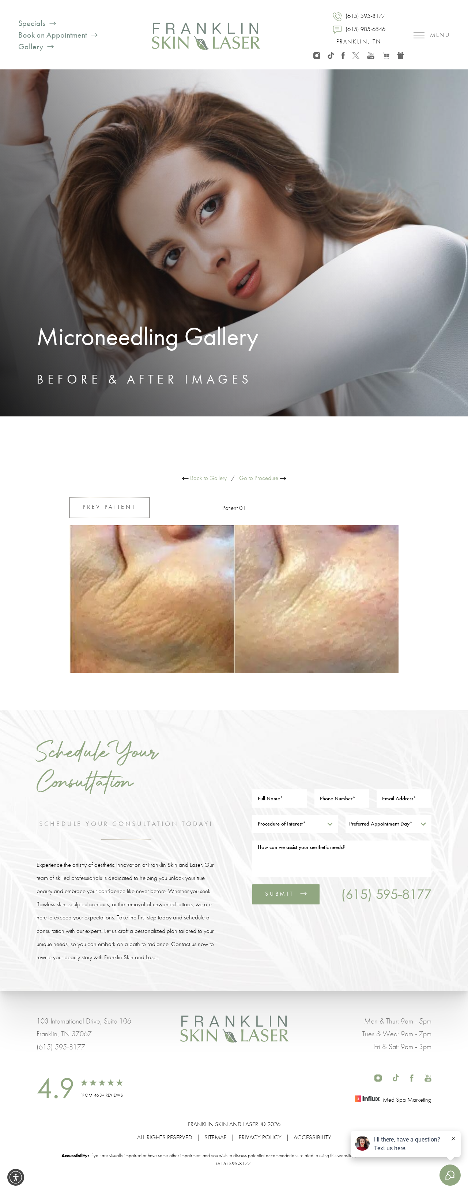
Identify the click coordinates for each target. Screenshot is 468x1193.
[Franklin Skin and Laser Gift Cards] (400, 54)
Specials (31, 23)
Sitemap (215, 1137)
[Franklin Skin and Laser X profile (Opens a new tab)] (356, 54)
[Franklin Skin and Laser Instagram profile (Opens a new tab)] (316, 54)
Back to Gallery (208, 478)
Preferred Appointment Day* (380, 823)
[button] (15, 1177)
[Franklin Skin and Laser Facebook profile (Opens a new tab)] (343, 54)
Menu (440, 35)
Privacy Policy (260, 1137)
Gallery (30, 47)
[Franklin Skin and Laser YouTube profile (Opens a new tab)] (370, 54)
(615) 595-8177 (386, 894)
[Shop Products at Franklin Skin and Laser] (385, 54)
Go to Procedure (259, 478)
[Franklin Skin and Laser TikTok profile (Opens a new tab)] (331, 54)
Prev (109, 507)
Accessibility (312, 1137)
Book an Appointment (52, 35)
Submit (279, 893)
